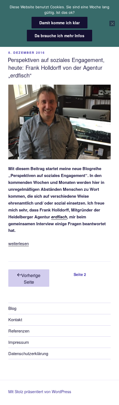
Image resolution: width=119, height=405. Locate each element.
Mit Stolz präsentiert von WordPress (39, 391)
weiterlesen (18, 243)
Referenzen (18, 331)
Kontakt (15, 319)
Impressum (18, 342)
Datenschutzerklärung (28, 353)
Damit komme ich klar (59, 22)
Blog (12, 308)
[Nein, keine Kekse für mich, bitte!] (112, 23)
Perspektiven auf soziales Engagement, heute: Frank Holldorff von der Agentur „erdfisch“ (56, 67)
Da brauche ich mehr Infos (59, 35)
